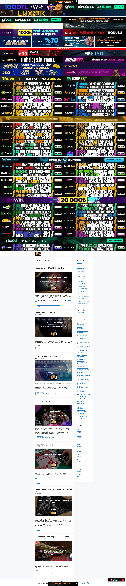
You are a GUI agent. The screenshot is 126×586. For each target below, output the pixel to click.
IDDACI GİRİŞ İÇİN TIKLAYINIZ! (63, 48)
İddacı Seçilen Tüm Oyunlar (46, 356)
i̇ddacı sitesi (80, 371)
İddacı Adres (79, 394)
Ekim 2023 (79, 461)
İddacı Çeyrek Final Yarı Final (82, 298)
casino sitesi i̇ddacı (80, 324)
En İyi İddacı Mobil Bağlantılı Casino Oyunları (53, 537)
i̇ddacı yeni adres (81, 383)
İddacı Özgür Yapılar (81, 276)
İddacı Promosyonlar (40, 347)
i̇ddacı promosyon (80, 366)
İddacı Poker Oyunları (81, 279)
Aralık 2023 (79, 457)
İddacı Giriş (80, 401)
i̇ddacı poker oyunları (81, 365)
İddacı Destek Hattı (80, 271)
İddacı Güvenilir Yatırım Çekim (83, 303)
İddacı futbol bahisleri (82, 400)
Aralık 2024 (79, 437)
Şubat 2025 (79, 434)
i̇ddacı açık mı (86, 331)
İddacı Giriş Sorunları (81, 293)
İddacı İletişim (86, 416)
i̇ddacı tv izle (79, 379)
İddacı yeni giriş (81, 413)
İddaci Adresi (79, 263)
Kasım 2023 (79, 459)
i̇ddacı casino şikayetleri (80, 342)
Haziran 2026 (79, 429)
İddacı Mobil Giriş (81, 410)
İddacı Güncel (39, 305)
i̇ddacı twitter (85, 379)
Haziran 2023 (79, 468)
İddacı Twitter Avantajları (82, 288)
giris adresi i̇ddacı (80, 325)
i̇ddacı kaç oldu (80, 356)
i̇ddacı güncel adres (82, 350)
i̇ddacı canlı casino (82, 338)
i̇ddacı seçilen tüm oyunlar (55, 393)
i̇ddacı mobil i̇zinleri (85, 362)
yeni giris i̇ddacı (87, 392)
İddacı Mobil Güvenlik (81, 286)
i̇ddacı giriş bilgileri (40, 437)
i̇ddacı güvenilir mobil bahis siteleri (47, 305)
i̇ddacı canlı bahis (87, 336)
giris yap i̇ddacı (79, 327)
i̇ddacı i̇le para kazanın (56, 305)
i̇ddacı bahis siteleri (79, 334)
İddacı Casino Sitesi (83, 398)
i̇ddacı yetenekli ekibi (79, 386)
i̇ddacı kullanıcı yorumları (82, 358)
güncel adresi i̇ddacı (81, 328)
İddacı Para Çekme (82, 412)
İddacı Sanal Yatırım (81, 289)
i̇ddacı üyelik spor (79, 391)
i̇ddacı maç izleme (80, 361)
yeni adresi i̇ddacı (80, 392)
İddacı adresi (86, 394)
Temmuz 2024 (79, 446)
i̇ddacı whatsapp (80, 382)
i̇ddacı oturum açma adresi (54, 482)
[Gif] (63, 119)
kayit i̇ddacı (84, 391)
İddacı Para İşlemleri (81, 273)
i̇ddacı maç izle (81, 359)
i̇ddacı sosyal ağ (87, 372)
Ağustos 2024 (79, 444)
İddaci (78, 266)
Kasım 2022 (79, 479)
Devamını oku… (55, 345)
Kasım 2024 (79, 439)
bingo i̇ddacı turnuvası (85, 323)
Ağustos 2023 (79, 464)
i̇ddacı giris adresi (86, 346)
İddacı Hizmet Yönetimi (81, 274)
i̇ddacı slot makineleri (80, 372)
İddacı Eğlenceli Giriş (81, 278)
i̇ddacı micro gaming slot (80, 362)
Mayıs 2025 (79, 432)
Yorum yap (38, 306)
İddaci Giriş (79, 264)
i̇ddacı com (79, 343)
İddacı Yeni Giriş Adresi (81, 414)
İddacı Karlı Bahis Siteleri (45, 445)
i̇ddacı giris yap (79, 347)
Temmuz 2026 (79, 427)
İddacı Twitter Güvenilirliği (82, 284)
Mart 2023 (79, 473)
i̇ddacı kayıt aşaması (84, 355)
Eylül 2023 (79, 462)
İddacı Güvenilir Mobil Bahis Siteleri (49, 268)
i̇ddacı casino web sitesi (81, 341)
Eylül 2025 (79, 431)
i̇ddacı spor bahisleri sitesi (83, 373)
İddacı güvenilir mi (80, 408)
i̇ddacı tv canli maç (80, 376)
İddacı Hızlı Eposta (80, 281)
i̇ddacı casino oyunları (80, 339)
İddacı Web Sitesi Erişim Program (83, 301)
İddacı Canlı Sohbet (81, 294)
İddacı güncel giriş (80, 407)
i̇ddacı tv (88, 375)
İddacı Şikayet (81, 418)
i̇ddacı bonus (79, 335)
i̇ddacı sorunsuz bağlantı (45, 348)
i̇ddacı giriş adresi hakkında (85, 347)
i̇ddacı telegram (81, 375)
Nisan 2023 (79, 471)
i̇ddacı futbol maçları (79, 346)
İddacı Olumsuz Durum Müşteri (83, 296)
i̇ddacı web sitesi (86, 380)
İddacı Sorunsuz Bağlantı (45, 313)
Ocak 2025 (79, 436)
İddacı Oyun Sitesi (42, 401)
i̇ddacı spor (78, 373)
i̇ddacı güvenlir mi (80, 353)
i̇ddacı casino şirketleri (86, 342)
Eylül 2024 (79, 442)
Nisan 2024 (79, 451)
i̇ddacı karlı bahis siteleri (45, 482)
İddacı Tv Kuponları (80, 291)
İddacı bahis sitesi (82, 396)
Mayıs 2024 (79, 449)
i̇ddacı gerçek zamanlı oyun (41, 393)
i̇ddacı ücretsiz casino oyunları (55, 348)
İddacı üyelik (80, 416)
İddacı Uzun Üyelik (80, 268)
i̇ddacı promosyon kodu (82, 368)
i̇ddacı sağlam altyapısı (87, 369)
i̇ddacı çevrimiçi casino (81, 388)
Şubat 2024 (79, 454)
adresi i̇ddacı (86, 322)
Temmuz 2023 (79, 466)
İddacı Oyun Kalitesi (81, 283)
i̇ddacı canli (84, 335)
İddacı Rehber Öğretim (81, 269)
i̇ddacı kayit (79, 355)
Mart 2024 (79, 452)
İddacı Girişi (81, 404)
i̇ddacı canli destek (80, 336)
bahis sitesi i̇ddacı (79, 323)
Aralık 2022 (79, 478)
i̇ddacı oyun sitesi (51, 437)
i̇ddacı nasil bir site (81, 363)
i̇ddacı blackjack (85, 334)
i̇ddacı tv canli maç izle (82, 378)
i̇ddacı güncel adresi (83, 352)
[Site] (31, 85)
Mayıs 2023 (79, 469)
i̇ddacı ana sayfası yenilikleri (80, 331)
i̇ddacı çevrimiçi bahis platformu (82, 387)
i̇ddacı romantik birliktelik (80, 369)
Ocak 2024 (79, 456)
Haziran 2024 (79, 447)
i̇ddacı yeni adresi (81, 384)
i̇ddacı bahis (80, 332)
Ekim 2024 (79, 441)
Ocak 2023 (79, 476)
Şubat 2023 (79, 474)
